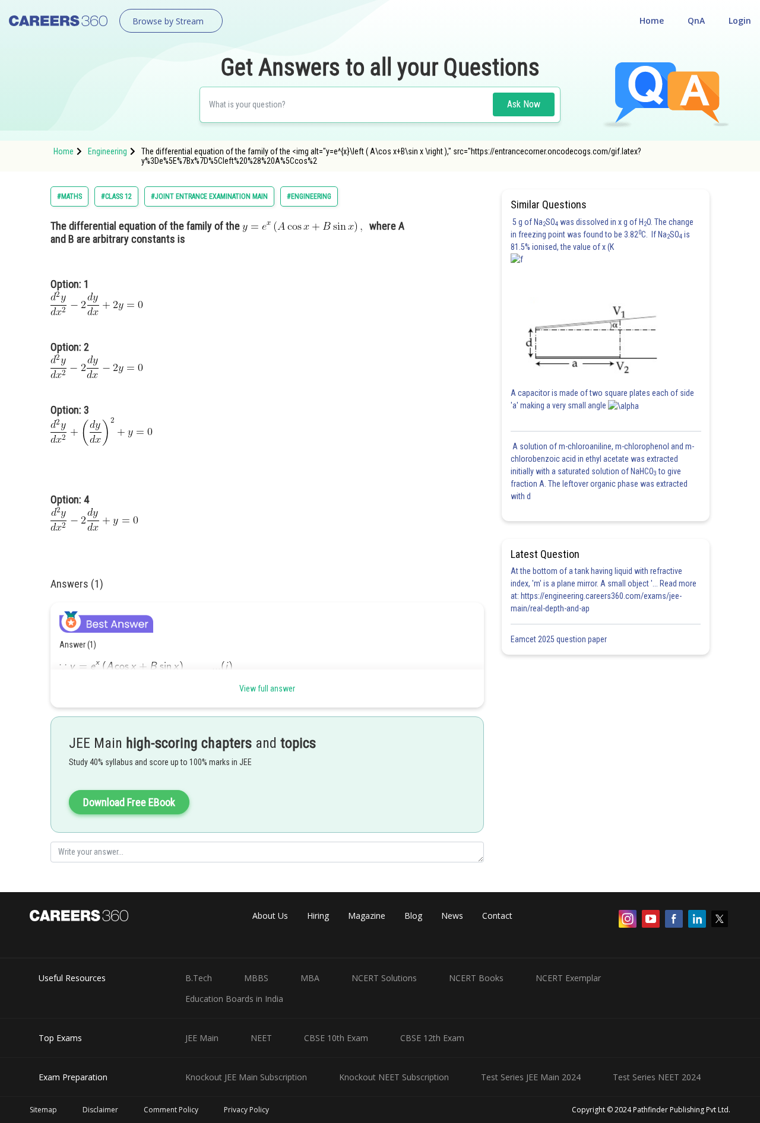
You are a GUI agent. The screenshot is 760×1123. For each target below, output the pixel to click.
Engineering (107, 151)
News (452, 915)
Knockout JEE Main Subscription (246, 1077)
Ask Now (523, 104)
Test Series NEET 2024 (657, 1077)
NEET (261, 1037)
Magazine (366, 915)
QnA (696, 20)
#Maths (69, 196)
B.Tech (198, 978)
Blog (413, 915)
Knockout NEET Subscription (394, 1077)
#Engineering (309, 196)
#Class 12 (116, 196)
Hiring (318, 915)
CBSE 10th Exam (336, 1037)
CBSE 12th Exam (432, 1037)
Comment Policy (171, 1110)
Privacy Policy (246, 1110)
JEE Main (201, 1037)
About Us (270, 915)
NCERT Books (476, 978)
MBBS (256, 978)
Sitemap (43, 1110)
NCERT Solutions (384, 978)
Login (740, 20)
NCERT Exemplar (568, 978)
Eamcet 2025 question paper (560, 639)
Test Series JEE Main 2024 (531, 1077)
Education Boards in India (234, 998)
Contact (497, 915)
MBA (309, 978)
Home (651, 20)
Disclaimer (100, 1110)
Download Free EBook (129, 802)
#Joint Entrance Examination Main (209, 196)
